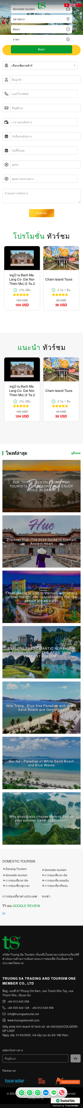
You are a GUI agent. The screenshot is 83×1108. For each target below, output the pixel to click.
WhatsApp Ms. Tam (37, 1092)
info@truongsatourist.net (23, 1014)
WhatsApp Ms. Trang (29, 1092)
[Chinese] (78, 5)
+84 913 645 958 (18, 1001)
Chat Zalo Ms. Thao (45, 1092)
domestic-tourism (18, 861)
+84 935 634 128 (18, 1008)
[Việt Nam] (66, 5)
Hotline (61, 1092)
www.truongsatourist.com (23, 1020)
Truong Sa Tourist (21, 1092)
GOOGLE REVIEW (26, 905)
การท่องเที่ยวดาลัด (56, 875)
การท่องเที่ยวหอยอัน (57, 880)
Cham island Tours (58, 279)
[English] (72, 5)
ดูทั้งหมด (76, 453)
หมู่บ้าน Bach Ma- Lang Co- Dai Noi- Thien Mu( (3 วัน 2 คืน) (22, 279)
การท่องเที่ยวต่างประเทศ (19, 896)
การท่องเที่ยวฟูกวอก (17, 886)
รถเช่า (46, 896)
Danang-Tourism (16, 869)
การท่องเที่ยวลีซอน (56, 886)
